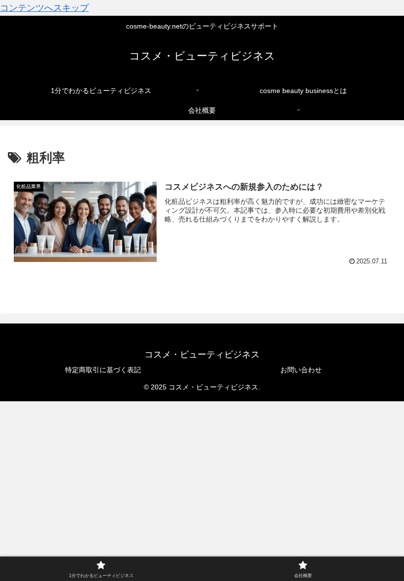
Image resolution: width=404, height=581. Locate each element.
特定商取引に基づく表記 (103, 370)
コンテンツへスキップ (44, 8)
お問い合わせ (301, 370)
